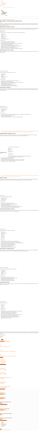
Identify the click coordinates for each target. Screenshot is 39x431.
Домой (0, 19)
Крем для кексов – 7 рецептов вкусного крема (4, 408)
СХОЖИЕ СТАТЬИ (2, 341)
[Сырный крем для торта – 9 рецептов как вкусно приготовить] (1, 416)
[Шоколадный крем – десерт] (1, 371)
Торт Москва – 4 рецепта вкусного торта (5, 346)
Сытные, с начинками (4, 12)
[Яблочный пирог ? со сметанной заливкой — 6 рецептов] (1, 376)
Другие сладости (3, 4)
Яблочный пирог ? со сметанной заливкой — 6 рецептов (5, 377)
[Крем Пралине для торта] (1, 391)
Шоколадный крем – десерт (3, 372)
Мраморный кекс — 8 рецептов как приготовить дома (5, 386)
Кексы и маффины (3, 3)
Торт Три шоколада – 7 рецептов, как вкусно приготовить (8, 351)
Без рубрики (2, 426)
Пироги (2, 1)
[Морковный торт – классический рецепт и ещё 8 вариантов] (1, 412)
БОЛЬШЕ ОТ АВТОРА (7, 341)
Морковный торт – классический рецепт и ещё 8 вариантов (6, 413)
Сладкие (3, 2)
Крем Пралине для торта (2, 368)
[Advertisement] (11, 17)
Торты (2, 10)
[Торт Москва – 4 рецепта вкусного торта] (1, 344)
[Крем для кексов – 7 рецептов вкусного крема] (1, 407)
